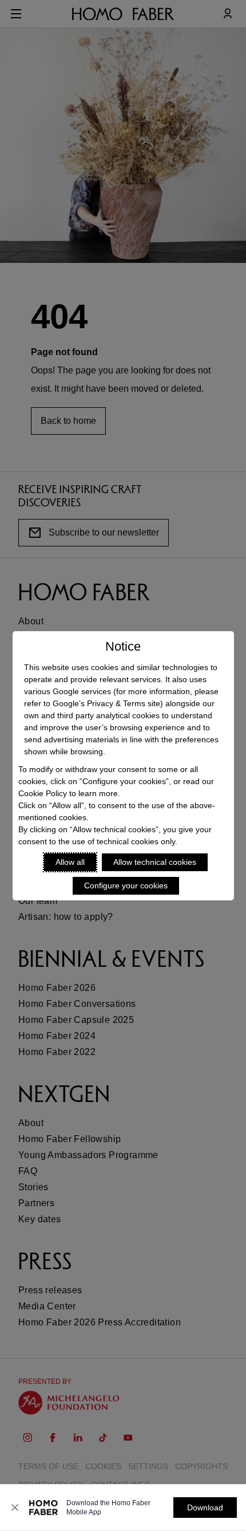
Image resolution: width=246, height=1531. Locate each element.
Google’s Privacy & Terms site (106, 703)
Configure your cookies (126, 885)
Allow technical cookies (154, 862)
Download (205, 1507)
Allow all (70, 862)
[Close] (15, 1507)
